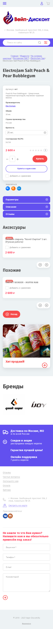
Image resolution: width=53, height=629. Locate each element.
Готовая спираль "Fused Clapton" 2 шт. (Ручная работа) (26, 240)
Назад (14, 314)
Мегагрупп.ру (26, 624)
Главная (14, 56)
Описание (11, 207)
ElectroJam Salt (38, 58)
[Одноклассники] (13, 188)
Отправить (5, 597)
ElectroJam (11, 106)
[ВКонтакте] (8, 188)
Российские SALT (21, 58)
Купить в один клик (26, 168)
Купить (44, 365)
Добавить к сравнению (20, 176)
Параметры (12, 199)
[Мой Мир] (19, 188)
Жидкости (24, 56)
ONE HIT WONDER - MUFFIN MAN (21, 282)
